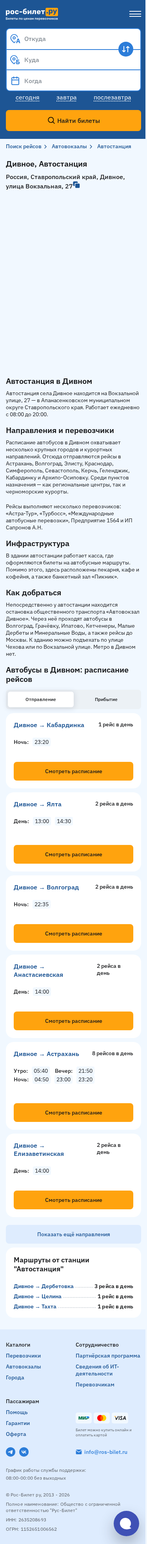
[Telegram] (10, 1452)
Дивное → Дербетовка (44, 1286)
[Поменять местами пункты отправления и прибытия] (125, 49)
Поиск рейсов (24, 146)
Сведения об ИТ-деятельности (97, 1370)
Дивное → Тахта (35, 1306)
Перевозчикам (95, 1384)
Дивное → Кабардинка (49, 725)
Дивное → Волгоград (46, 887)
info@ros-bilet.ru (105, 1451)
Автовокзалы (69, 146)
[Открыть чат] (126, 1523)
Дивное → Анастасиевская (38, 970)
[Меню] (135, 14)
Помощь (17, 1412)
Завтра (66, 97)
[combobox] (73, 38)
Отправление (40, 699)
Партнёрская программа (108, 1355)
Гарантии (18, 1423)
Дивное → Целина (38, 1296)
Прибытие (106, 699)
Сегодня (28, 97)
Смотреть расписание (73, 771)
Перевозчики (23, 1355)
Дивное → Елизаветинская (39, 1149)
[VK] (24, 1452)
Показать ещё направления (73, 1234)
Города (15, 1377)
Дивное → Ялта (38, 804)
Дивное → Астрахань (46, 1054)
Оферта (16, 1434)
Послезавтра (112, 97)
